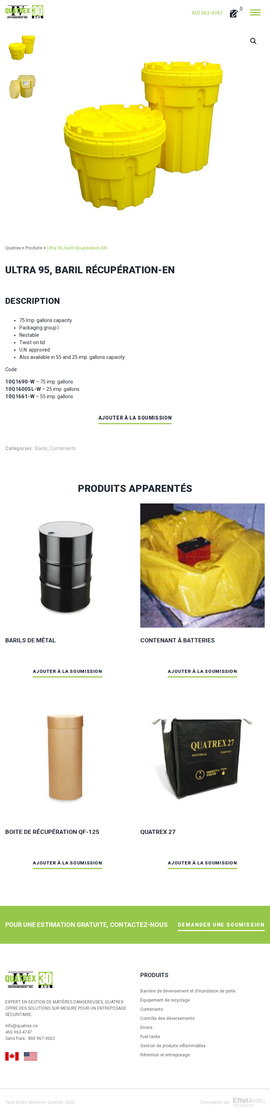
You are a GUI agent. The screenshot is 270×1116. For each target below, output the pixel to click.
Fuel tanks (150, 1037)
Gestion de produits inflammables (173, 1046)
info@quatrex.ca (21, 1025)
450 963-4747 (207, 13)
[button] (253, 41)
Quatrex (55, 1102)
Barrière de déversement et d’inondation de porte (188, 991)
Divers (146, 1027)
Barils (41, 448)
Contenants (63, 448)
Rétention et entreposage (165, 1055)
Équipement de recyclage (165, 1000)
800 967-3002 (41, 1038)
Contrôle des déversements (167, 1018)
